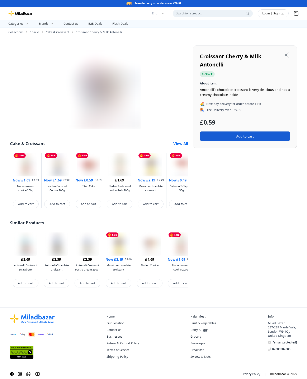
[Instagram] (20, 374)
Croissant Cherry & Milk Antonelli (99, 32)
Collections (16, 32)
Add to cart (26, 204)
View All (180, 143)
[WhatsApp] (28, 373)
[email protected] (285, 342)
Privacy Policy (251, 374)
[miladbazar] (20, 13)
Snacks (34, 32)
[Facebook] (12, 374)
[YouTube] (37, 373)
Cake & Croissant (57, 32)
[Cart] (296, 13)
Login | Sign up (273, 13)
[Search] (247, 13)
